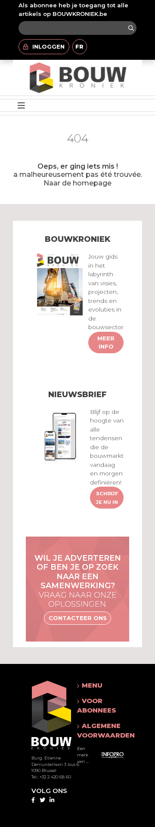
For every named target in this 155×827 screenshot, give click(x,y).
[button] (105, 685)
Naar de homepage (77, 183)
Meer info (106, 342)
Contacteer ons (78, 617)
